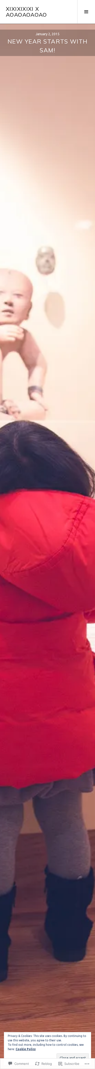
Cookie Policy (26, 1049)
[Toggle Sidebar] (86, 11)
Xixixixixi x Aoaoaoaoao (26, 11)
